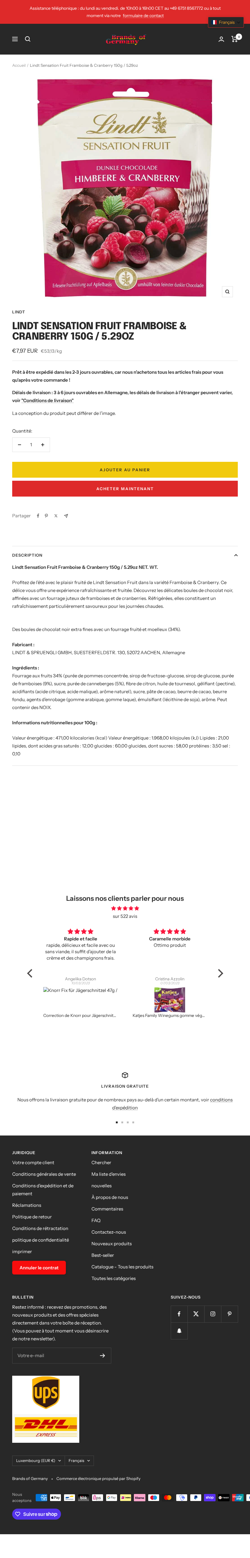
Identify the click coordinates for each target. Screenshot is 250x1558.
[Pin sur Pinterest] (46, 516)
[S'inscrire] (102, 1355)
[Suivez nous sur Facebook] (179, 1314)
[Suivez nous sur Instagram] (212, 1314)
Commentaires (107, 1209)
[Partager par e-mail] (66, 516)
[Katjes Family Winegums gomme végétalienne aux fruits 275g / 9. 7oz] (81, 1000)
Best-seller (102, 1255)
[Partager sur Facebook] (38, 516)
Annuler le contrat (39, 1268)
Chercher (101, 1162)
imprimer (22, 1251)
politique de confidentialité (40, 1240)
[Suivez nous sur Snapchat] (179, 1330)
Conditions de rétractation (40, 1228)
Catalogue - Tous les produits (122, 1267)
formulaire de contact (143, 15)
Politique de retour (32, 1217)
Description (27, 555)
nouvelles (101, 1186)
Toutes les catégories (113, 1278)
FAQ (96, 1220)
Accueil (19, 65)
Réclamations (26, 1205)
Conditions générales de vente (44, 1174)
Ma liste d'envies (108, 1174)
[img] (125, 908)
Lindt (18, 311)
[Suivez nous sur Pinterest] (229, 1314)
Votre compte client (33, 1162)
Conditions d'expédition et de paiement (42, 1189)
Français (76, 1460)
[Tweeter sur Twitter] (56, 516)
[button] (226, 22)
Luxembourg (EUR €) (35, 1460)
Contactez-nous (108, 1232)
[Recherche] (27, 39)
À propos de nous (109, 1197)
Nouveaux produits (111, 1243)
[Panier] (234, 39)
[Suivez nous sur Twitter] (196, 1314)
